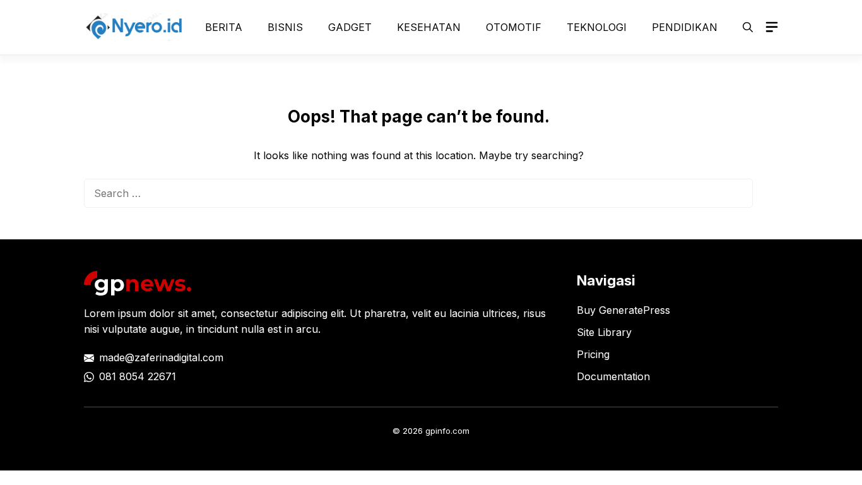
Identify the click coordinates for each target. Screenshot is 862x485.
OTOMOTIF (513, 27)
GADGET (350, 27)
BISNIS (285, 27)
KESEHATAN (429, 27)
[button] (748, 27)
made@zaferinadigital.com (161, 357)
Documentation (613, 376)
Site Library (604, 332)
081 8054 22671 (137, 376)
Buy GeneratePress (623, 310)
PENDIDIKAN (684, 27)
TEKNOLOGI (597, 27)
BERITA (223, 27)
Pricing (593, 354)
